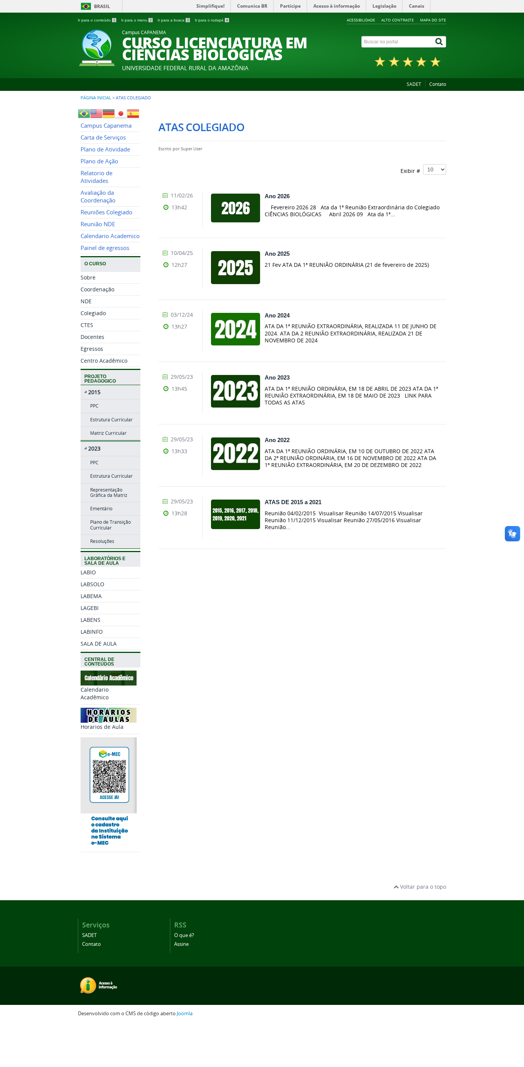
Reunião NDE (98, 224)
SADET (414, 84)
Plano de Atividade (105, 149)
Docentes (92, 336)
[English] (96, 112)
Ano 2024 (277, 315)
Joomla (185, 1013)
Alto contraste (397, 20)
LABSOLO (92, 584)
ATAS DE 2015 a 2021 (293, 502)
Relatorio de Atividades (96, 176)
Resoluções (102, 541)
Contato (437, 84)
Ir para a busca (173, 20)
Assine (181, 944)
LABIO (88, 572)
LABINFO (92, 631)
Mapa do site (433, 20)
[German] (108, 112)
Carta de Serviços (103, 137)
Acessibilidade (361, 20)
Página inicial (96, 97)
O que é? (184, 935)
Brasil (102, 6)
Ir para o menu (136, 20)
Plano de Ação (99, 161)
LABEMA (91, 596)
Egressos (92, 348)
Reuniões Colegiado (106, 212)
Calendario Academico (110, 236)
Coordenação (97, 289)
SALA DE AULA (99, 643)
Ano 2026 (277, 196)
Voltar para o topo (422, 886)
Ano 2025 (277, 253)
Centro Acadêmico (104, 360)
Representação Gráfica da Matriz (108, 492)
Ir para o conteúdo (96, 20)
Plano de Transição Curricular (110, 524)
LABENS (91, 619)
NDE (86, 301)
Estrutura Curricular (111, 420)
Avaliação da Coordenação (98, 196)
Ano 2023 (277, 377)
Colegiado (93, 313)
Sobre (88, 277)
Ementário (101, 508)
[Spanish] (133, 112)
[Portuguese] (84, 112)
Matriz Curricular (108, 433)
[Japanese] (121, 112)
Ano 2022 (277, 440)
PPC (94, 406)
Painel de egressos (105, 248)
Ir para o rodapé (211, 20)
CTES (87, 325)
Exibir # (411, 170)
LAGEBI (90, 608)
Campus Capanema (106, 125)
